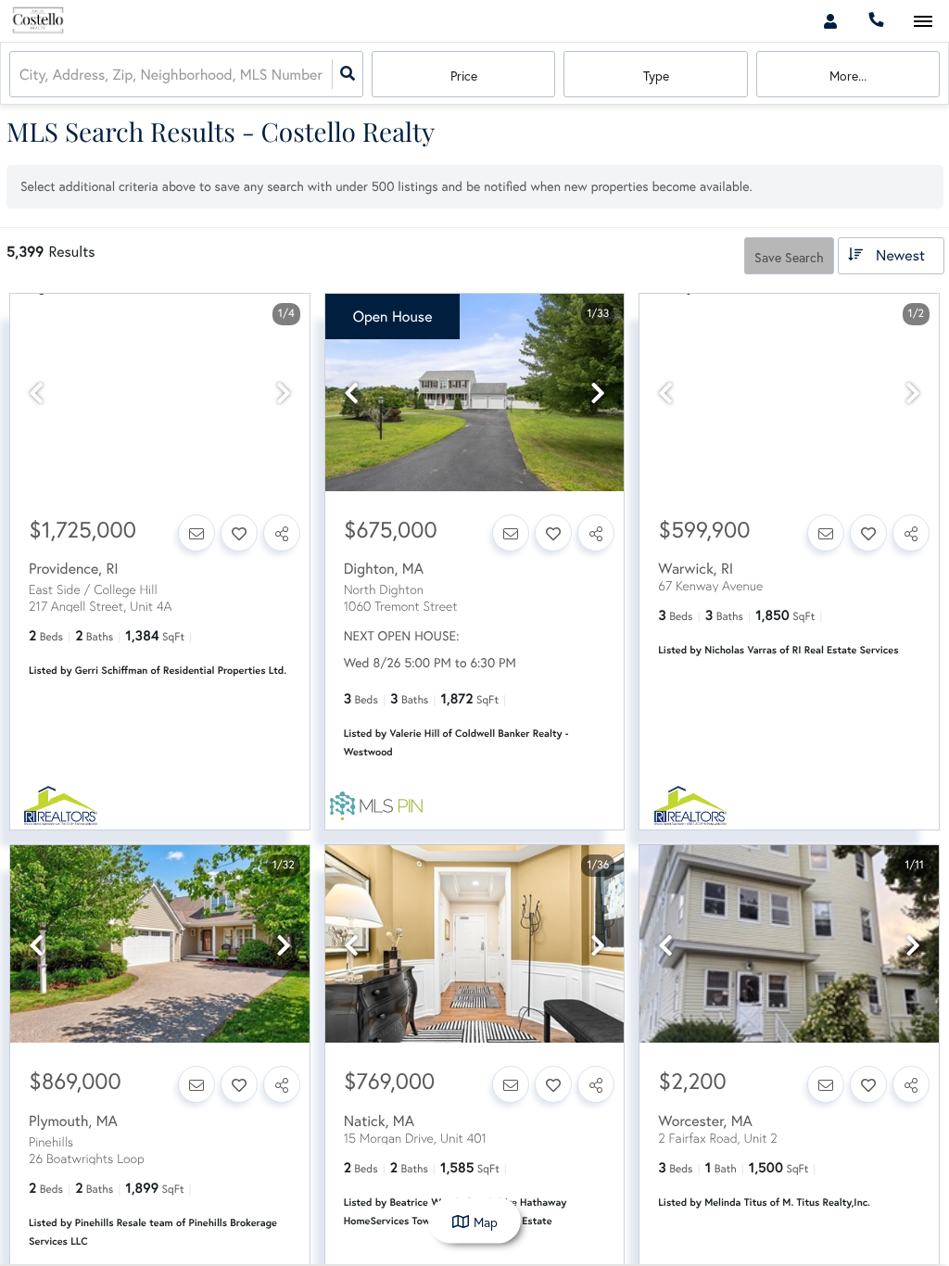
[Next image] (284, 393)
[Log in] (830, 21)
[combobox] (21, 74)
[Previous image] (36, 393)
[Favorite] (239, 532)
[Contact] (196, 532)
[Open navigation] (922, 22)
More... (848, 75)
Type (656, 75)
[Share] (281, 532)
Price (463, 75)
